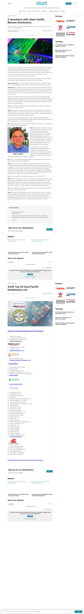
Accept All (78, 611)
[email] (34, 35)
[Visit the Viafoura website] (49, 267)
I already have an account (30, 276)
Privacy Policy (37, 611)
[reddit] (32, 35)
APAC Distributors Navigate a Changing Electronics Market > (25, 460)
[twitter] (30, 35)
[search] (10, 3)
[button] (8, 3)
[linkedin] (28, 35)
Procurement (44, 11)
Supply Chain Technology (33, 11)
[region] (30, 265)
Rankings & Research (54, 11)
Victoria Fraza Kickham (13, 30)
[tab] (11, 262)
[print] (52, 35)
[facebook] (26, 35)
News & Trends (22, 11)
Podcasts (63, 11)
